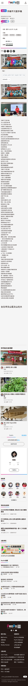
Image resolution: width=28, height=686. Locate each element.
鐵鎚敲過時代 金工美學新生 (10, 565)
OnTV (4, 11)
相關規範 (3, 640)
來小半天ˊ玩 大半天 (10, 423)
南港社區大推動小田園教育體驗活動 (14, 395)
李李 (5, 369)
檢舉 (12, 21)
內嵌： (4, 71)
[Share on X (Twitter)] (8, 51)
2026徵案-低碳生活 (19, 654)
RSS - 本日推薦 (5, 671)
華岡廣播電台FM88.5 (8, 567)
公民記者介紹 (17, 645)
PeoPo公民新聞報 (19, 637)
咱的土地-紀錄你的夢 (6, 659)
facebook (11, 630)
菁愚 (14, 460)
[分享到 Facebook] (5, 51)
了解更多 (14, 470)
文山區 (15, 29)
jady (3, 488)
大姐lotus (10, 488)
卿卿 (5, 398)
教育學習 (12, 35)
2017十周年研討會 (19, 657)
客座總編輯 (17, 647)
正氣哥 (5, 574)
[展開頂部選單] (25, 2)
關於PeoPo (4, 637)
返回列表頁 (14, 444)
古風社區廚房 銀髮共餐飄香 (10, 572)
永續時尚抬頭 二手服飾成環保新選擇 (12, 587)
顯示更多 (8, 41)
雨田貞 (5, 613)
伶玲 (25, 488)
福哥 (4, 597)
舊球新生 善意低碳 (7, 579)
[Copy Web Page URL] (14, 51)
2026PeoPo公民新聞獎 (8, 556)
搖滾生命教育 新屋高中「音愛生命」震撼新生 (13, 611)
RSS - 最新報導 (5, 669)
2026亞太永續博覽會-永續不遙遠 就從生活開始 (14, 595)
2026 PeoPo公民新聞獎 (7, 657)
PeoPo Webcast (7, 581)
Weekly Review (5, 645)
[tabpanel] (14, 440)
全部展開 (13, 500)
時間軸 (3, 642)
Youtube (16, 630)
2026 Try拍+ (4, 654)
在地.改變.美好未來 (19, 659)
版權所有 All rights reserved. (9, 44)
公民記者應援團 (18, 642)
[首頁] (14, 3)
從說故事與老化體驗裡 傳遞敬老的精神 (13, 603)
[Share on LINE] (11, 51)
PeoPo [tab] (11, 435)
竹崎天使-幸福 (7, 604)
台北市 (11, 29)
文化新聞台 (6, 588)
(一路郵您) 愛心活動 (10, 367)
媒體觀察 (18, 35)
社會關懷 (5, 35)
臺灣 (7, 29)
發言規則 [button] (24, 435)
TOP (25, 676)
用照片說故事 (4, 662)
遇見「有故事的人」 (19, 662)
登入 (18, 440)
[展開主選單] (2, 2)
